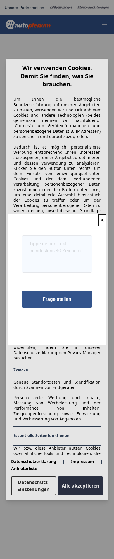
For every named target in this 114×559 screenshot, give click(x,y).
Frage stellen (57, 299)
